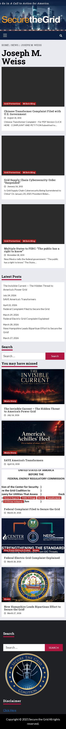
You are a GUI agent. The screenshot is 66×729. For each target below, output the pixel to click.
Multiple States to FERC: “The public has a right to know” (31, 250)
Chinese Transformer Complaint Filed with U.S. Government (32, 113)
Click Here (9, 710)
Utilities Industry (13, 501)
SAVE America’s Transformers (19, 299)
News (41, 498)
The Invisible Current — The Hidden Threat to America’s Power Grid (28, 287)
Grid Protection (12, 103)
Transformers (53, 498)
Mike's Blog (29, 103)
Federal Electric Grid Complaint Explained (26, 318)
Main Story (10, 401)
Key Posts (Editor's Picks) (17, 550)
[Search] (61, 36)
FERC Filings (28, 498)
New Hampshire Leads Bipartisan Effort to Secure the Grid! (32, 330)
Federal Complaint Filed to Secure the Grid (26, 308)
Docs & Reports (11, 498)
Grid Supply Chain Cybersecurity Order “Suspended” (30, 181)
